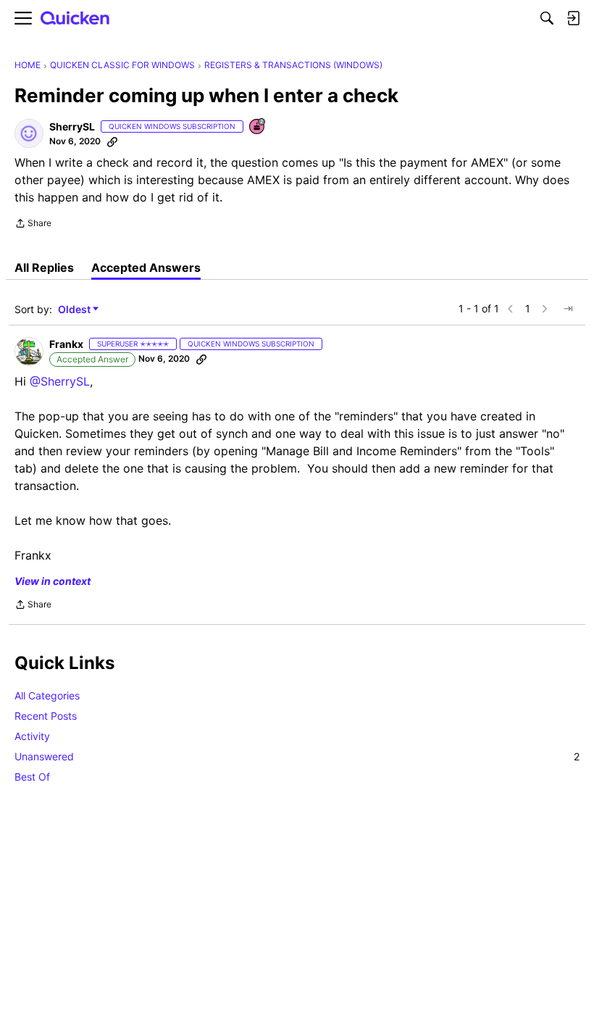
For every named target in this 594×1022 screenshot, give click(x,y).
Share (32, 224)
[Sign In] (573, 18)
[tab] (44, 267)
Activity (32, 736)
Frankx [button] (66, 344)
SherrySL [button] (72, 126)
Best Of (32, 776)
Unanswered (297, 756)
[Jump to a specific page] (568, 308)
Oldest (75, 310)
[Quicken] (75, 18)
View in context (52, 581)
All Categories (47, 695)
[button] (28, 133)
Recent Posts (45, 716)
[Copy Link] (112, 141)
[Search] (547, 18)
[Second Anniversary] (258, 127)
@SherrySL (60, 381)
